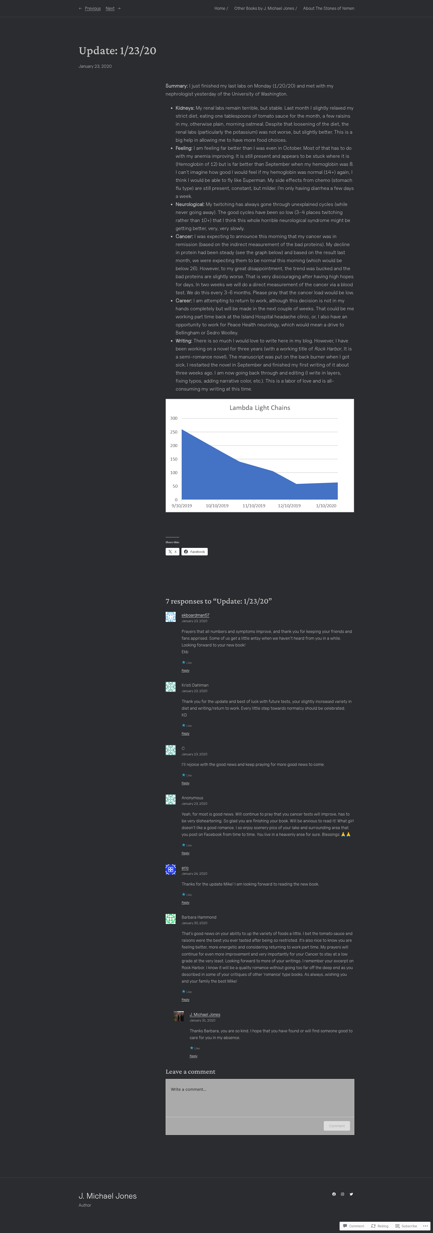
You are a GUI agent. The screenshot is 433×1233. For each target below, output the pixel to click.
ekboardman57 (195, 615)
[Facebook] (334, 1194)
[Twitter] (351, 1194)
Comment (337, 1126)
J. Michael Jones (205, 1014)
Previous (93, 8)
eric (185, 867)
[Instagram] (343, 1194)
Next (110, 8)
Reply (185, 670)
